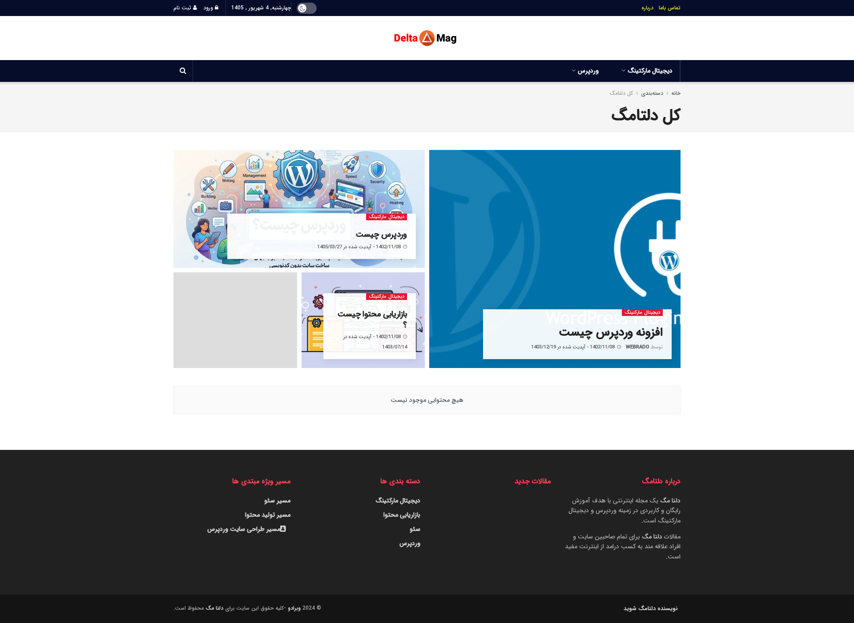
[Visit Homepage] (427, 38)
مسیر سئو (277, 501)
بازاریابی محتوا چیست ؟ (372, 319)
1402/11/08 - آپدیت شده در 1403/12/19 (573, 347)
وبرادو (294, 608)
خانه (675, 93)
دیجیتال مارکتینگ (650, 71)
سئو (415, 529)
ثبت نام (183, 8)
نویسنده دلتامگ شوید (651, 608)
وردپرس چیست (381, 234)
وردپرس (588, 71)
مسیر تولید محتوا (267, 515)
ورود (209, 8)
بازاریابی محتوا (401, 515)
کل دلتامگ (621, 93)
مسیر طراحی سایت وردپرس (243, 529)
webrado (637, 347)
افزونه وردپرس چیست (611, 333)
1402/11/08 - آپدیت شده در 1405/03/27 (359, 247)
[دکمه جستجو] (183, 71)
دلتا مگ (670, 501)
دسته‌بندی (652, 93)
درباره (647, 8)
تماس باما (670, 8)
